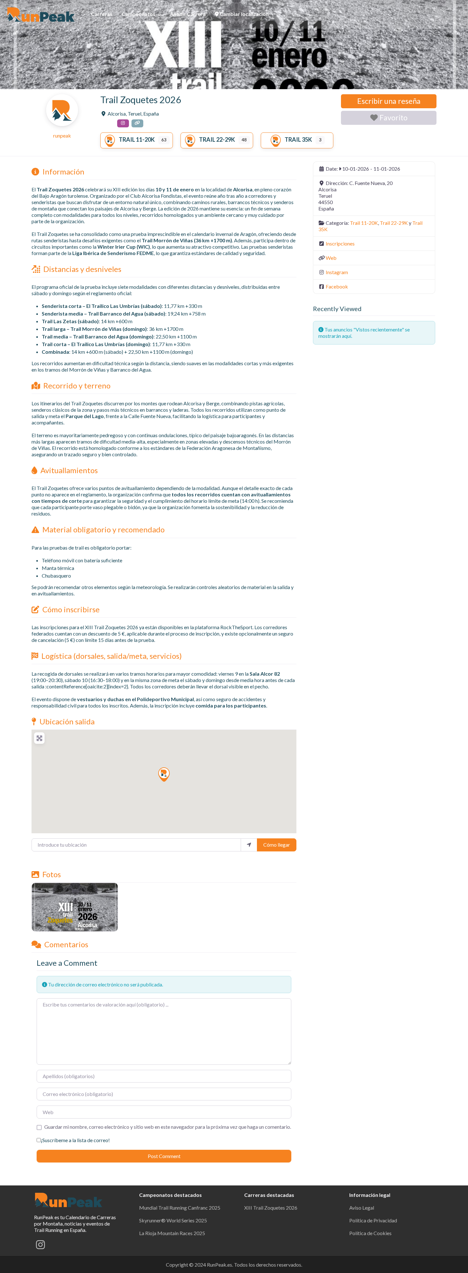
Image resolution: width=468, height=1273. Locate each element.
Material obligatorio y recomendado (103, 529)
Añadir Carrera (188, 14)
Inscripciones (340, 243)
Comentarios (66, 944)
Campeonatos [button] (138, 14)
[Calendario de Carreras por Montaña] (69, 1199)
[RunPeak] (41, 13)
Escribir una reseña (389, 100)
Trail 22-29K (217, 139)
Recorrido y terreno (76, 385)
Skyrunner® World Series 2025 (173, 1220)
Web (331, 258)
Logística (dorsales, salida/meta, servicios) (111, 655)
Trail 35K (298, 139)
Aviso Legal (361, 1208)
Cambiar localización (244, 14)
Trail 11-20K (137, 139)
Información (63, 171)
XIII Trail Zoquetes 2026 (270, 1208)
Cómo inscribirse (71, 609)
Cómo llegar (276, 845)
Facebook (337, 286)
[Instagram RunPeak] (40, 1246)
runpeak (62, 135)
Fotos (51, 874)
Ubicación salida (67, 721)
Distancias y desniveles (82, 269)
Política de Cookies (370, 1233)
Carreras (101, 14)
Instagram (337, 272)
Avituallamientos (69, 470)
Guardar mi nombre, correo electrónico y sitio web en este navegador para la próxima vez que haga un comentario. (167, 1127)
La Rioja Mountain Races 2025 (172, 1233)
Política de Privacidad (373, 1220)
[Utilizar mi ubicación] (249, 844)
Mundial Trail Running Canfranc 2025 (179, 1208)
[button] (164, 774)
